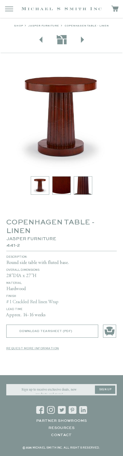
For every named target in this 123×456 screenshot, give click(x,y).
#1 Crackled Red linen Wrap (32, 302)
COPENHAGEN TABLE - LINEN (86, 26)
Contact (61, 435)
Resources (61, 428)
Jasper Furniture (43, 26)
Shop (18, 26)
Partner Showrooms (61, 421)
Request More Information (32, 348)
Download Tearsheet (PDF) (45, 331)
